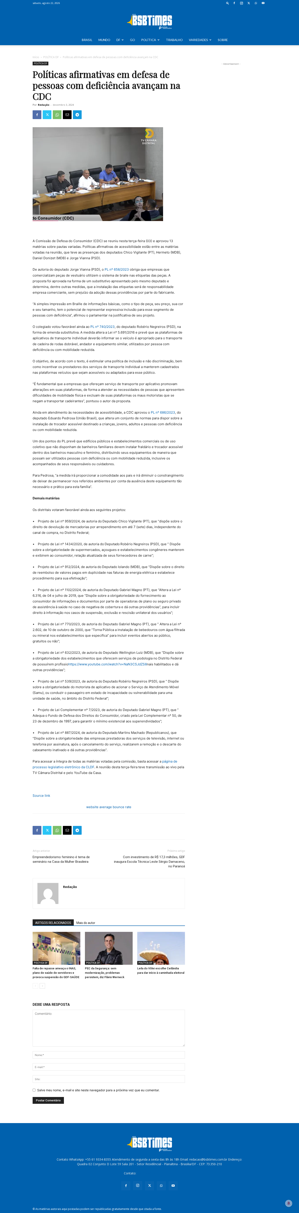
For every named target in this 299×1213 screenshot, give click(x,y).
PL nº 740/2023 (102, 327)
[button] (227, 3)
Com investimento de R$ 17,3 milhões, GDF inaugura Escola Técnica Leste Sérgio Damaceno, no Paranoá (149, 861)
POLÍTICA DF (51, 57)
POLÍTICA (148, 40)
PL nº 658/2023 (117, 269)
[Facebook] (234, 3)
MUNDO (104, 40)
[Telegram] (77, 114)
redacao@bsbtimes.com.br (156, 1173)
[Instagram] (241, 3)
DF (118, 40)
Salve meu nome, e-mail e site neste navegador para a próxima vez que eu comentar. (98, 1090)
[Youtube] (263, 3)
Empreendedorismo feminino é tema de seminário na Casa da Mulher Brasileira (61, 859)
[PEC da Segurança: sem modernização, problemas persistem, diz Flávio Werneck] (109, 948)
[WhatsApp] (256, 3)
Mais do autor (85, 923)
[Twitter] (248, 3)
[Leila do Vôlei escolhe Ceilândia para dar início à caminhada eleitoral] (161, 948)
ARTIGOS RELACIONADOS (53, 923)
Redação (43, 104)
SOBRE (223, 40)
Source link (41, 795)
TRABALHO (174, 40)
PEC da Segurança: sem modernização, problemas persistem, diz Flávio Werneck (104, 973)
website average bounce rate (108, 807)
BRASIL (87, 40)
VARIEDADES (198, 40)
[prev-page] (35, 986)
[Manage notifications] (288, 1203)
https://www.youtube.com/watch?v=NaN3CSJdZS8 (107, 664)
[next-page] (42, 986)
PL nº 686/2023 (163, 412)
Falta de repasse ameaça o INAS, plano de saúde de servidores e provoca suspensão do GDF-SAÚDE (56, 973)
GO (132, 40)
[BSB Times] (149, 20)
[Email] (67, 114)
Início (36, 57)
